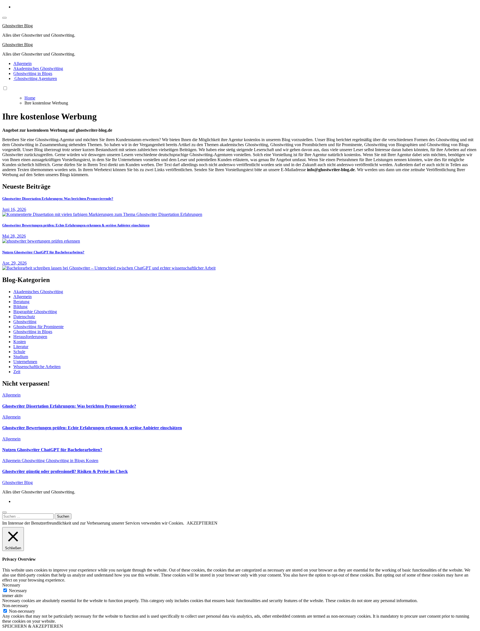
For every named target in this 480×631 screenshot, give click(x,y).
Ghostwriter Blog (17, 25)
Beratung (21, 301)
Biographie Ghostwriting (35, 311)
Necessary (18, 590)
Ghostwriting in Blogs (32, 73)
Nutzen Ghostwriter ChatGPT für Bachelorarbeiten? (43, 252)
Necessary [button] (11, 585)
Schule (19, 351)
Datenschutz (24, 316)
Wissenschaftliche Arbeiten (37, 366)
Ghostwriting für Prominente (38, 326)
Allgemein (22, 63)
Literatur (20, 346)
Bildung (20, 306)
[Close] (4, 512)
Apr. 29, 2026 (14, 263)
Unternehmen (25, 361)
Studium (20, 356)
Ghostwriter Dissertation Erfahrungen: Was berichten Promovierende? (57, 198)
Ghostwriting (24, 321)
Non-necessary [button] (15, 605)
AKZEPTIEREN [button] (202, 523)
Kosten (19, 341)
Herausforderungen (30, 336)
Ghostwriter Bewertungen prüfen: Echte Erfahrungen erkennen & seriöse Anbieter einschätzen (75, 225)
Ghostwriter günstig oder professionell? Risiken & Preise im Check (65, 471)
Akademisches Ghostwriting (38, 68)
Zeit (16, 371)
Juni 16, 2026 (14, 209)
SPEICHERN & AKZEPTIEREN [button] (32, 626)
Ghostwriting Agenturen (35, 78)
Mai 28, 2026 (14, 236)
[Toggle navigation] (4, 18)
